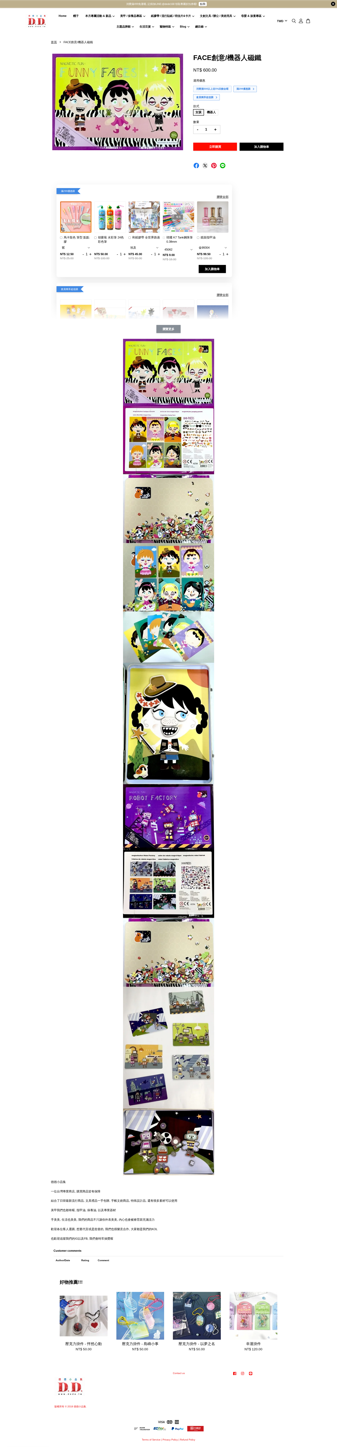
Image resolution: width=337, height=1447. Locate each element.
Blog (183, 26)
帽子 (76, 15)
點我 (202, 3)
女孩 (198, 112)
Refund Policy (187, 1439)
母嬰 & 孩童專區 (251, 15)
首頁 (54, 42)
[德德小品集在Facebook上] (234, 1375)
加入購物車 (212, 269)
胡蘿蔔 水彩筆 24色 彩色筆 (111, 239)
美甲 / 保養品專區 (131, 15)
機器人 (211, 112)
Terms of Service (151, 1439)
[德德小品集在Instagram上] (242, 1375)
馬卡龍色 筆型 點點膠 (76, 239)
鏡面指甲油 (208, 237)
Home (63, 15)
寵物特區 (165, 26)
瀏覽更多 (168, 329)
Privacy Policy (170, 1439)
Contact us (179, 1373)
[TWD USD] (281, 21)
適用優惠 (199, 80)
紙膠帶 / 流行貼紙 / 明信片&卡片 (171, 15)
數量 (196, 122)
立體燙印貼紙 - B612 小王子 (32, 1437)
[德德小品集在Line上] (250, 1375)
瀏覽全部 (223, 197)
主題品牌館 (124, 26)
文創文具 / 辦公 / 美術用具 (216, 15)
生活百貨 (145, 26)
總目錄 (199, 26)
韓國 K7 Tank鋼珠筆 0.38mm (179, 239)
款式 (196, 106)
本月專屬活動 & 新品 (98, 15)
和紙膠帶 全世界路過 (146, 237)
